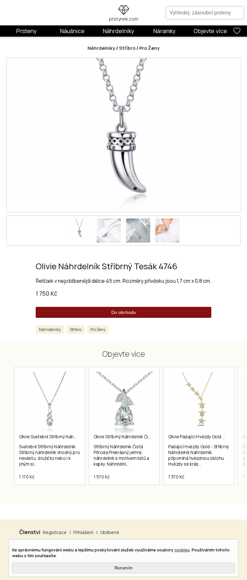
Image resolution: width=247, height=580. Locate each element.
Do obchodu (123, 312)
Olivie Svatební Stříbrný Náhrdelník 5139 (58, 437)
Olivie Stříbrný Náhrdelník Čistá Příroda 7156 (137, 437)
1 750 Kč (46, 293)
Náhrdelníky (118, 31)
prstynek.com (123, 19)
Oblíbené (109, 532)
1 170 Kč (26, 477)
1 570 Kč (102, 477)
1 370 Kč (176, 477)
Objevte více (210, 31)
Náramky (164, 31)
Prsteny (26, 31)
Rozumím (123, 568)
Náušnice (72, 31)
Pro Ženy (149, 48)
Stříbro (127, 48)
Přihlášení (83, 532)
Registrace (55, 532)
